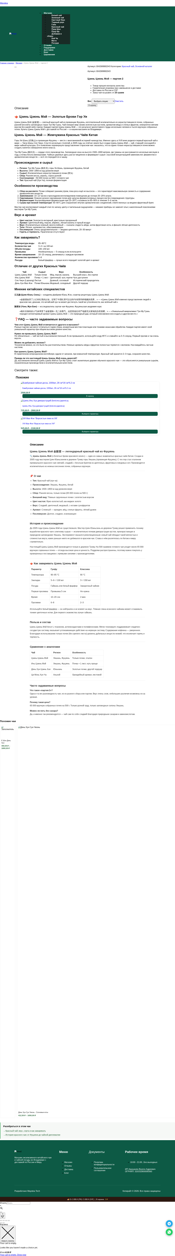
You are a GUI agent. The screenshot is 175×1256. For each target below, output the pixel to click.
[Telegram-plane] (143, 33)
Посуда (55, 43)
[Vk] (150, 33)
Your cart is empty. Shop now (13, 1255)
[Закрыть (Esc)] (9, 1220)
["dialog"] (87, 1239)
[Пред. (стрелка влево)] (1, 1222)
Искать (3, 1203)
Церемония (49, 54)
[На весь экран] (4, 1220)
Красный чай (128, 66)
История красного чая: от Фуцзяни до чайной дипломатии (33, 1135)
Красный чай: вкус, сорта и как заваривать (26, 1131)
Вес (89, 101)
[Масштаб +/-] (1, 1220)
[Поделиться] (6, 1220)
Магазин (19, 63)
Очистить (119, 101)
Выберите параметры (90, 414)
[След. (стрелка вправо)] (4, 1222)
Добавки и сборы (54, 35)
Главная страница (7, 63)
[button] (90, 13)
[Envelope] (157, 33)
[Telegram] (169, 1223)
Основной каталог (143, 66)
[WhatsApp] (169, 1232)
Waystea (4, 3)
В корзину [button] (90, 396)
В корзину (92, 105)
